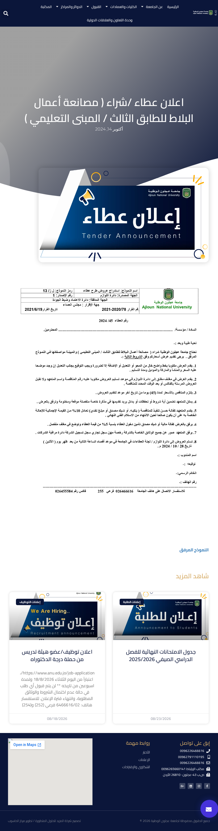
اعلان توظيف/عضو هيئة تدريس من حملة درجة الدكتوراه (57, 655)
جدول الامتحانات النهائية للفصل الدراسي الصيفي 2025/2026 (161, 655)
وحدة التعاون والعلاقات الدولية (109, 20)
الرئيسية (173, 6)
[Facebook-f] (207, 786)
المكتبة (46, 6)
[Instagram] (199, 786)
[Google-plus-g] (182, 786)
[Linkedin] (191, 786)
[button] (5, 13)
